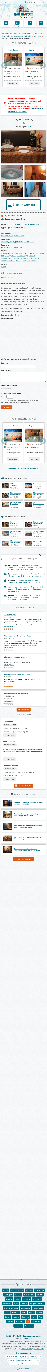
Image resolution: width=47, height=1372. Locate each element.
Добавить (42, 2)
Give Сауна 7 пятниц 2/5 (4, 388)
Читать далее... (9, 626)
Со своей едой (28, 253)
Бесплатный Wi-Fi (8, 261)
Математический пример (11, 393)
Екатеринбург (29, 1295)
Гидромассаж (18, 242)
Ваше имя (5, 363)
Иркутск (9, 1299)
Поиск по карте (11, 1357)
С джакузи (35, 587)
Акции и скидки (14, 1364)
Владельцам (31, 2)
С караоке (34, 595)
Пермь (24, 1312)
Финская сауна (30, 34)
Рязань (39, 1312)
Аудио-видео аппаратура (18, 256)
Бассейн (4, 242)
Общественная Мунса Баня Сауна (15, 503)
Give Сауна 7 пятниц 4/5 (8, 388)
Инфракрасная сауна (24, 569)
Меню (6, 26)
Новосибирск (38, 1308)
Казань (17, 1299)
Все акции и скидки (24, 786)
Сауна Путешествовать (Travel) (39, 503)
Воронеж (18, 1295)
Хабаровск (36, 1321)
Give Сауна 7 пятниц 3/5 (6, 388)
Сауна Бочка (13, 50)
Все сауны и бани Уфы (9, 34)
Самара (7, 1317)
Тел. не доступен (25, 204)
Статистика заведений (30, 1364)
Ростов (31, 1312)
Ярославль (29, 1326)
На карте (30, 26)
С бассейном (23, 587)
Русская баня (19, 236)
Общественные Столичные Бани (17, 636)
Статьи (36, 1360)
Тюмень (10, 1321)
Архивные (11, 1360)
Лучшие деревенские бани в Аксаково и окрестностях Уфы (29, 803)
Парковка (18, 253)
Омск (7, 1312)
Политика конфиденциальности (32, 1349)
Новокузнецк (25, 1308)
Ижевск (40, 1295)
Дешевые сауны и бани (28, 580)
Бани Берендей (10, 615)
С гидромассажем (23, 589)
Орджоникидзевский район (22, 36)
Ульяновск (20, 1321)
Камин (18, 261)
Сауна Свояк (34, 50)
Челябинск (18, 1326)
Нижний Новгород (11, 1308)
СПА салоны (23, 599)
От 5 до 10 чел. (37, 574)
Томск (34, 1317)
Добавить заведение (24, 1360)
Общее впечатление (9, 386)
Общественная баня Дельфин (38, 493)
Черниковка (37, 36)
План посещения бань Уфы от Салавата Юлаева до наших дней (27, 850)
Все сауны (17, 26)
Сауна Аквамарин (14, 484)
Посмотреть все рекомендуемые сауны (23, 468)
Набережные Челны (37, 1304)
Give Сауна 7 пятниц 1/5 (2, 388)
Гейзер (26, 242)
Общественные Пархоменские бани (15, 533)
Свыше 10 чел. (14, 576)
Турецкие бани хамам (24, 567)
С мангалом (24, 597)
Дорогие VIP (35, 582)
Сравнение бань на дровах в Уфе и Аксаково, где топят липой (27, 838)
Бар (6, 256)
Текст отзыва (7, 370)
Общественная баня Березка (15, 541)
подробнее (13, 83)
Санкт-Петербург (17, 1290)
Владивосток (39, 1290)
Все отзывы (25, 710)
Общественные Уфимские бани (16, 493)
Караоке (4, 247)
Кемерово (26, 1299)
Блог (39, 1357)
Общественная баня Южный (38, 532)
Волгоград (8, 1295)
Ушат (32, 242)
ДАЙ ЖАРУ (33, 308)
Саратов (16, 1317)
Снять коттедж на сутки (32, 576)
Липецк (24, 1304)
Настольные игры (15, 247)
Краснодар (37, 1299)
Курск (16, 1304)
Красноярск (7, 1304)
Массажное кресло (29, 261)
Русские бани (25, 565)
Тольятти (25, 1317)
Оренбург (15, 1312)
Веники (36, 258)
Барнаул (29, 1290)
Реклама (33, 1357)
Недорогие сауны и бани (18, 582)
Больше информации (24, 859)
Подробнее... (9, 735)
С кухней (34, 597)
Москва (5, 1290)
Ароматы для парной (23, 258)
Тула (40, 1317)
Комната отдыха (7, 253)
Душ (10, 242)
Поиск (41, 26)
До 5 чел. (25, 574)
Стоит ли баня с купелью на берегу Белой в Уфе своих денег (27, 815)
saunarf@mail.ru (37, 108)
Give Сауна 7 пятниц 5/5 (10, 388)
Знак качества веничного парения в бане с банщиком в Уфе (28, 826)
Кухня (3, 267)
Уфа (28, 1321)
